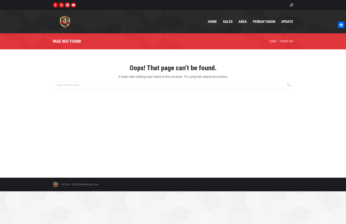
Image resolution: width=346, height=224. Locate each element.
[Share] (341, 25)
